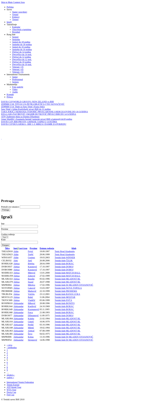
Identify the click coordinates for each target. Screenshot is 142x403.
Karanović (32, 266)
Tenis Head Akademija (65, 251)
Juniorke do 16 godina (22, 49)
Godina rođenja (8, 234)
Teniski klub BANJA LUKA (67, 294)
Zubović (31, 276)
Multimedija (12, 84)
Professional (17, 79)
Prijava (10, 97)
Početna (10, 7)
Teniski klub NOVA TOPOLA (68, 288)
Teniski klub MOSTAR (65, 297)
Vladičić (31, 300)
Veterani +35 (17, 67)
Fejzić (30, 251)
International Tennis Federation (20, 382)
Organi (15, 14)
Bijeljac (31, 263)
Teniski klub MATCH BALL (67, 273)
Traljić (30, 254)
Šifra (7, 248)
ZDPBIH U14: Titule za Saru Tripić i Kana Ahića (23, 106)
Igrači (9, 22)
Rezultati (16, 32)
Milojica (31, 285)
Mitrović (31, 273)
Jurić (30, 260)
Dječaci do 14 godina (21, 52)
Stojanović (32, 340)
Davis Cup (11, 392)
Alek (15, 260)
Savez (9, 9)
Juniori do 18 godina (21, 42)
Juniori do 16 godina (21, 47)
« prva (9, 345)
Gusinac (31, 257)
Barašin (31, 279)
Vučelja (31, 294)
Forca (30, 312)
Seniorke (16, 39)
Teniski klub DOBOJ (64, 266)
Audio (15, 92)
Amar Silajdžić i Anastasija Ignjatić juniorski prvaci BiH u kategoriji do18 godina (36, 119)
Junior (15, 77)
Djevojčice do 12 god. (22, 59)
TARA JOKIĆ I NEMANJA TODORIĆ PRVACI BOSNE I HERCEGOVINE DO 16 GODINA (44, 111)
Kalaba (31, 318)
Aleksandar (18, 303)
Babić (30, 297)
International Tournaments (18, 74)
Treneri (15, 19)
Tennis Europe (13, 385)
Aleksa (16, 263)
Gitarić (31, 321)
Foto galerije (17, 87)
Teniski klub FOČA (63, 300)
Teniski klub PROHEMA (66, 291)
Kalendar (16, 27)
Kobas (31, 337)
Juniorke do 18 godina (22, 44)
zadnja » (10, 377)
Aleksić (31, 331)
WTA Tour (11, 390)
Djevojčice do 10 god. (22, 64)
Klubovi (15, 17)
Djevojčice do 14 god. (22, 54)
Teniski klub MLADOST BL (67, 279)
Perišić (31, 324)
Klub (3, 239)
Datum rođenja (47, 248)
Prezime (4, 229)
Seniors (15, 82)
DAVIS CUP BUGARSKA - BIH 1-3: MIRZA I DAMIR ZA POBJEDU (33, 124)
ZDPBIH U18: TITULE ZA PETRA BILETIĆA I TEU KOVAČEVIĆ (32, 104)
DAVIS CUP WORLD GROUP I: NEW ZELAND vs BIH (27, 101)
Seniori (15, 37)
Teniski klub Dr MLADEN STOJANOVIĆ (74, 285)
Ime (2, 223)
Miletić (31, 328)
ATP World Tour (14, 387)
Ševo (30, 334)
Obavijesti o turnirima (21, 29)
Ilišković (31, 303)
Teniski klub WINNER (65, 257)
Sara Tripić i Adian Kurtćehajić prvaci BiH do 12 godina (26, 109)
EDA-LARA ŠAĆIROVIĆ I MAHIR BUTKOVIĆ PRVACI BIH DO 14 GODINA (38, 114)
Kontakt (10, 94)
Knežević (32, 306)
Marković (32, 291)
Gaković (31, 288)
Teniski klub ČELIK (64, 260)
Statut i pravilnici (19, 12)
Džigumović (33, 315)
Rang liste (11, 34)
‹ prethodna (12, 347)
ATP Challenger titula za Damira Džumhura (20, 116)
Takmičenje (12, 24)
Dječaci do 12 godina (21, 57)
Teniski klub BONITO (65, 303)
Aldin (15, 251)
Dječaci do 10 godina (21, 62)
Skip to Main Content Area (13, 2)
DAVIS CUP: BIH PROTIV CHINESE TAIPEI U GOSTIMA (29, 121)
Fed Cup (10, 395)
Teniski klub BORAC (64, 263)
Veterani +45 (17, 69)
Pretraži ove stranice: (10, 207)
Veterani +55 (17, 72)
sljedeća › (11, 375)
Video (14, 89)
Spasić (31, 282)
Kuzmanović (33, 309)
